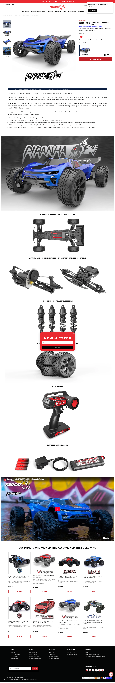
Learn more (93, 10)
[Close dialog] (73, 333)
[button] (111, 674)
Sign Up (57, 347)
